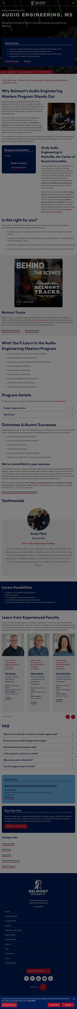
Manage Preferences (9, 1005)
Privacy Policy (31, 1001)
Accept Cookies (54, 1005)
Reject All (68, 1005)
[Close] (74, 999)
